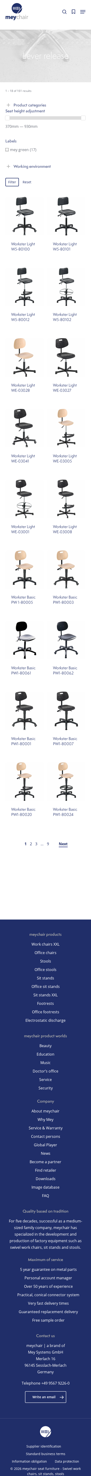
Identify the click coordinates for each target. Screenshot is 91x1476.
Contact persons (45, 1136)
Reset (27, 182)
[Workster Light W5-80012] (24, 287)
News (45, 1153)
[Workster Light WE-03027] (66, 357)
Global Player (45, 1144)
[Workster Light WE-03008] (66, 499)
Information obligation (29, 1461)
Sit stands (45, 978)
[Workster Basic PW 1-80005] (24, 569)
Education (45, 1054)
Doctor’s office (45, 1071)
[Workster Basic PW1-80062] (66, 640)
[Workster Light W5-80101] (66, 216)
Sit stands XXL (45, 995)
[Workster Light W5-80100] (24, 216)
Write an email (44, 1397)
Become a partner (45, 1161)
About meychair (46, 1111)
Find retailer (45, 1170)
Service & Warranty (46, 1128)
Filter (12, 182)
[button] (82, 11)
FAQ (45, 1195)
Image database (46, 1187)
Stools (45, 961)
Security (45, 1088)
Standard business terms (45, 1454)
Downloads (46, 1178)
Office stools (45, 969)
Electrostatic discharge (45, 1020)
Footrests (45, 1003)
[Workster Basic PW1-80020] (24, 781)
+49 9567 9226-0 (55, 1383)
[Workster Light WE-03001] (24, 499)
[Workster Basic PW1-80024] (66, 781)
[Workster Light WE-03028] (24, 357)
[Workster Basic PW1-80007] (66, 711)
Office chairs (45, 952)
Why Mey (45, 1119)
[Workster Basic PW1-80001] (24, 711)
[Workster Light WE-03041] (24, 428)
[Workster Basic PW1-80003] (66, 569)
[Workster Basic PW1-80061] (24, 640)
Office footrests (45, 1011)
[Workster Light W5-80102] (66, 287)
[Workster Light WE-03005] (66, 428)
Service (45, 1079)
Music (45, 1062)
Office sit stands (46, 986)
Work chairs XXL (46, 944)
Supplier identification (43, 1446)
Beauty (45, 1045)
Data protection (67, 1461)
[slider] (7, 118)
